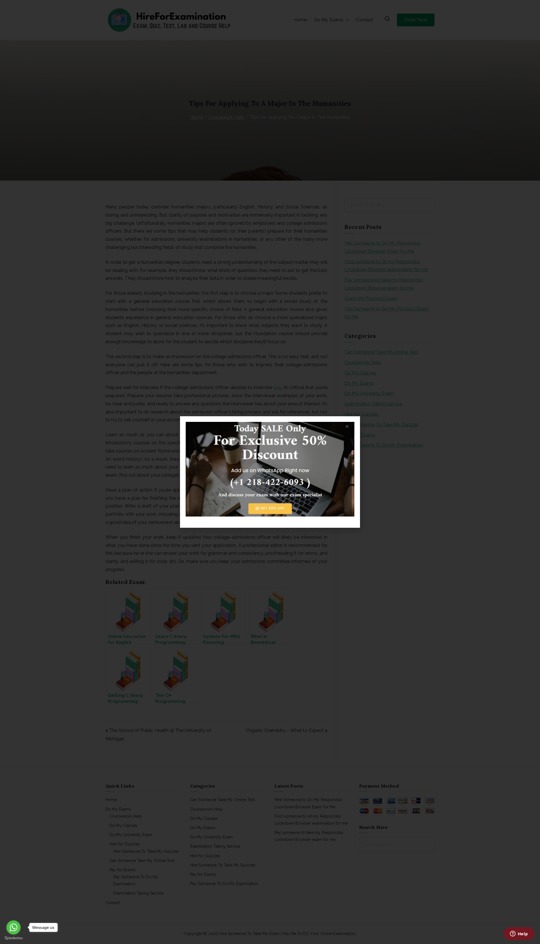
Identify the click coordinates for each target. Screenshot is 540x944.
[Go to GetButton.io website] (13, 938)
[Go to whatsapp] (13, 927)
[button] (352, 424)
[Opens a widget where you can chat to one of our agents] (518, 934)
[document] (270, 472)
